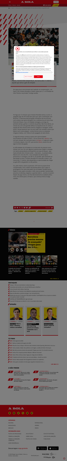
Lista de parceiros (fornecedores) (22, 72)
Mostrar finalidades (29, 76)
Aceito (38, 76)
